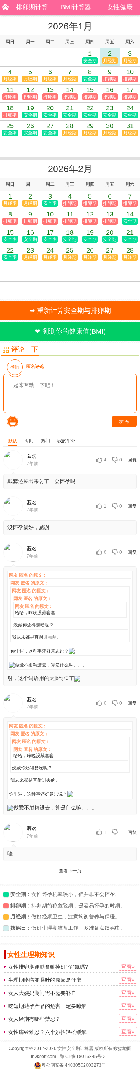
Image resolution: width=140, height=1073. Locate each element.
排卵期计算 (32, 7)
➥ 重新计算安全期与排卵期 (70, 310)
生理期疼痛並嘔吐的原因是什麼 (44, 980)
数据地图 (122, 1048)
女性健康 (120, 7)
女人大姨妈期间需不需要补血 (42, 993)
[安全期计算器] (3, 7)
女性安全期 (68, 1048)
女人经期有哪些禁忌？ (34, 1019)
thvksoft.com (43, 1056)
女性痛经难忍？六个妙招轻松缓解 (47, 1032)
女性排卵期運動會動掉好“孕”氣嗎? (48, 967)
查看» (128, 966)
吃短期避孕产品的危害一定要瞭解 (47, 1006)
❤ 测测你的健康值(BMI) (70, 331)
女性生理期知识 (31, 954)
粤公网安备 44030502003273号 (73, 1065)
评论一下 (24, 349)
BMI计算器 (76, 7)
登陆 (14, 367)
